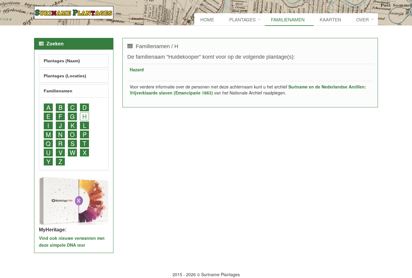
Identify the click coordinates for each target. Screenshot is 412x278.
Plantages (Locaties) (65, 75)
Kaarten (330, 19)
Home (207, 19)
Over (362, 19)
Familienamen (288, 19)
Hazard (137, 69)
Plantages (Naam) (62, 60)
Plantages (242, 19)
